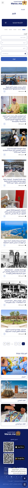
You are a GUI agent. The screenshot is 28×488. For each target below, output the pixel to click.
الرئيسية (23, 9)
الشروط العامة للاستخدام (21, 481)
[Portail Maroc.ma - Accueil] (12, 433)
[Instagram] (6, 477)
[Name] (2, 2)
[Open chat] (24, 478)
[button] (23, 29)
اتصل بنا (11, 481)
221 (8, 344)
